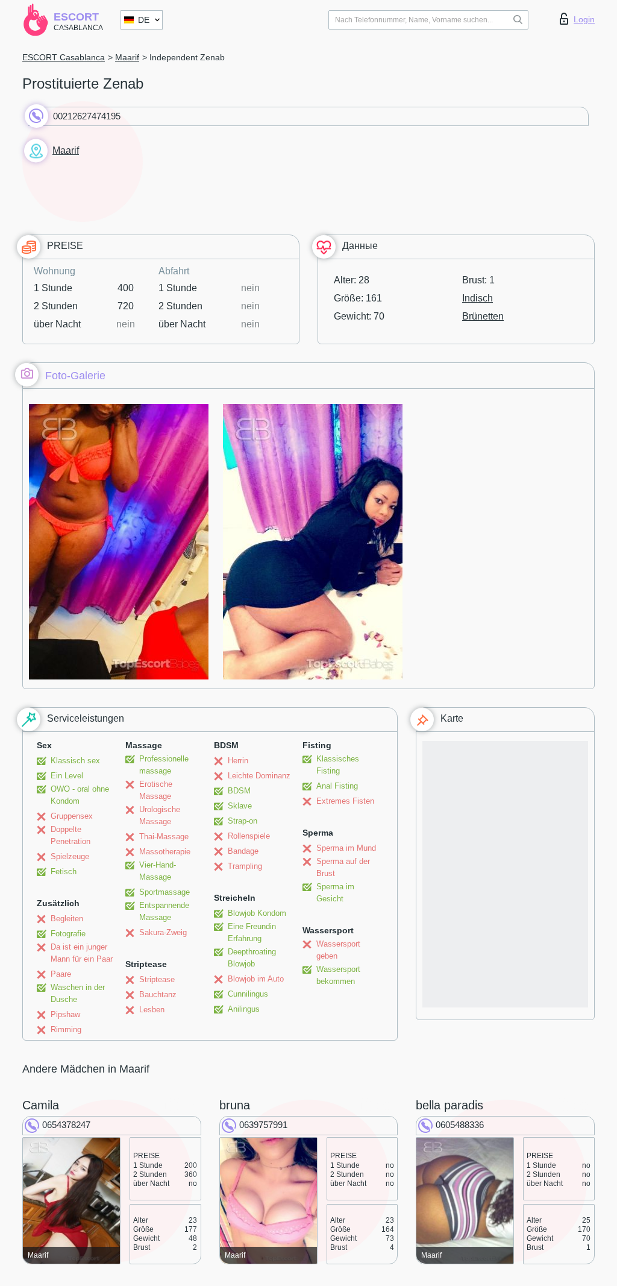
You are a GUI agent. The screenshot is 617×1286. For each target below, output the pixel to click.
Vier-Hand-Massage (157, 870)
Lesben (151, 1009)
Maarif (127, 57)
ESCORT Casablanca (63, 57)
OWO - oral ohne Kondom (80, 794)
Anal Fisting (337, 785)
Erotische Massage (155, 790)
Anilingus (244, 1008)
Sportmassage (164, 892)
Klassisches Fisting (337, 764)
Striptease (157, 979)
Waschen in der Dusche (78, 993)
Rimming (66, 1029)
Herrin (238, 760)
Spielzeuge (70, 856)
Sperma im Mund (346, 848)
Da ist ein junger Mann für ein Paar (82, 952)
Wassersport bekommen (338, 975)
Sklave (240, 805)
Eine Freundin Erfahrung (252, 932)
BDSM (239, 790)
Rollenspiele (249, 835)
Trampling (245, 866)
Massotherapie (164, 851)
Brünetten (483, 316)
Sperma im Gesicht (335, 892)
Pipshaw (65, 1014)
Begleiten (67, 918)
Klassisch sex (75, 760)
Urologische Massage (159, 815)
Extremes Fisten (345, 800)
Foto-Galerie (75, 376)
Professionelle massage (164, 764)
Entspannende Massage (164, 911)
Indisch (477, 298)
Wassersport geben (338, 949)
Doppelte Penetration (70, 835)
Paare (61, 974)
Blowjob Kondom (257, 913)
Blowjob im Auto (256, 978)
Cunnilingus (248, 993)
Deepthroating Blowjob (252, 957)
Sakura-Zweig (163, 932)
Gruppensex (72, 816)
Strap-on (242, 820)
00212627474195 (87, 116)
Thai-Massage (164, 836)
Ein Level (67, 775)
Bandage (243, 851)
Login (584, 19)
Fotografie (68, 933)
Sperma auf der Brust (343, 867)
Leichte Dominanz (259, 775)
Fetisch (64, 871)
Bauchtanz (158, 994)
